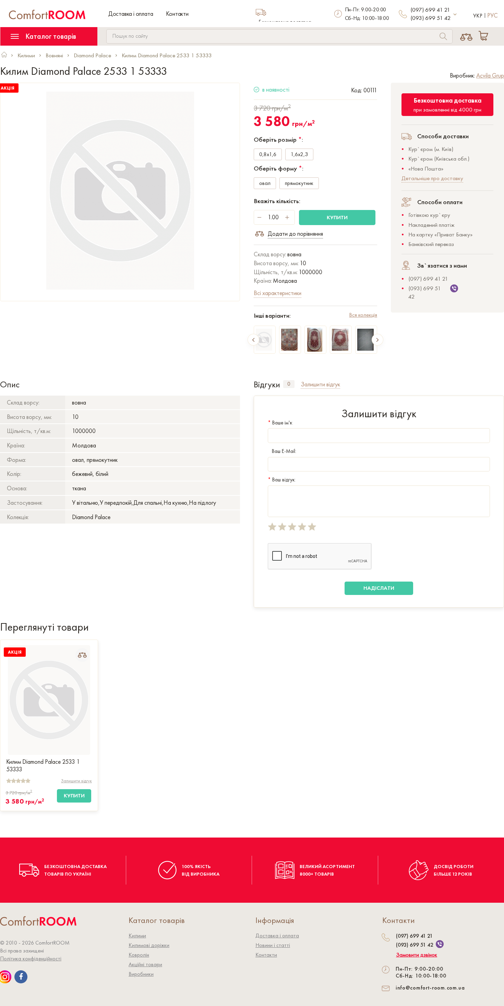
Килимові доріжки (149, 945)
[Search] (443, 37)
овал (265, 183)
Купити (337, 217)
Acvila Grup (490, 75)
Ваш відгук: (282, 479)
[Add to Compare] (82, 655)
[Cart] (485, 36)
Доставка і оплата (130, 13)
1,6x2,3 (299, 154)
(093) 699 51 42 (430, 18)
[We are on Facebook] (20, 976)
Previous (253, 340)
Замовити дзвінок (416, 955)
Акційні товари (145, 964)
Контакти (177, 13)
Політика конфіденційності (30, 958)
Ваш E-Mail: (284, 451)
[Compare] (466, 36)
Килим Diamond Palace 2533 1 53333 (43, 765)
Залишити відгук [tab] (320, 384)
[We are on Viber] (440, 944)
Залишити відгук (76, 781)
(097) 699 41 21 (430, 9)
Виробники (141, 974)
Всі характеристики (277, 293)
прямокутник (299, 183)
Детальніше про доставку (432, 178)
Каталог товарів (50, 36)
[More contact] (455, 14)
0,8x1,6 (267, 154)
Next (377, 340)
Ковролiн (139, 954)
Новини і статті (272, 945)
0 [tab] (288, 384)
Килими (137, 935)
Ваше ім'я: (280, 422)
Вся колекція (363, 314)
